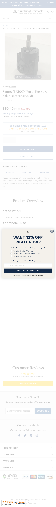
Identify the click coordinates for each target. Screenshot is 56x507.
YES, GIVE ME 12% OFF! (28, 271)
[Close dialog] (52, 231)
